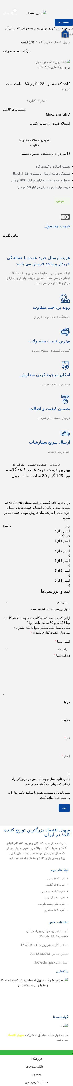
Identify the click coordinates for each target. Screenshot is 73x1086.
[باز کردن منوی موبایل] (66, 13)
